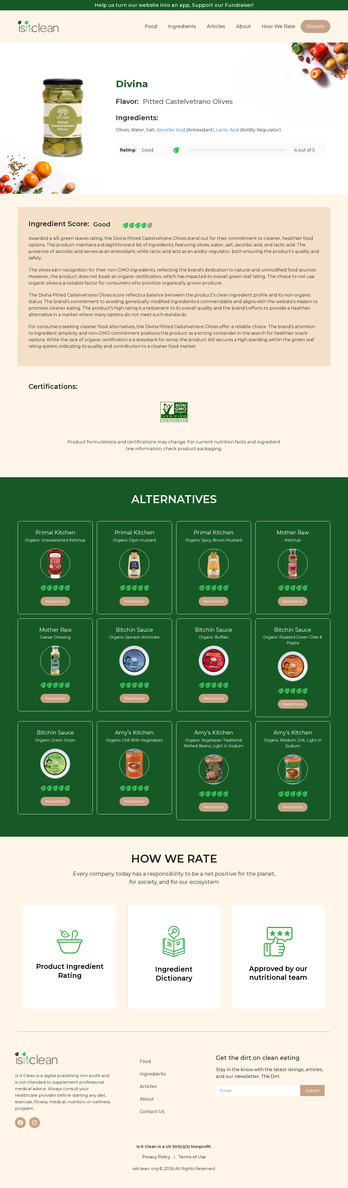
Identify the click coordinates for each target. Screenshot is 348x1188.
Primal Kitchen (55, 532)
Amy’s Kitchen (134, 732)
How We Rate (278, 26)
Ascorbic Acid (171, 129)
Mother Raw (292, 532)
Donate (315, 26)
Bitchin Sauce (134, 630)
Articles (216, 26)
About (243, 26)
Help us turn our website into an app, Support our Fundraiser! (174, 5)
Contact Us (152, 1111)
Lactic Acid (227, 129)
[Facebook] (20, 1122)
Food (151, 26)
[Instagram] (34, 1122)
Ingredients (182, 26)
